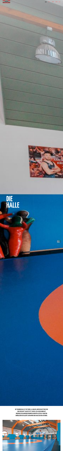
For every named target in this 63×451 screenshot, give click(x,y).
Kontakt (57, 1)
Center (46, 1)
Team (48, 1)
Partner (53, 1)
